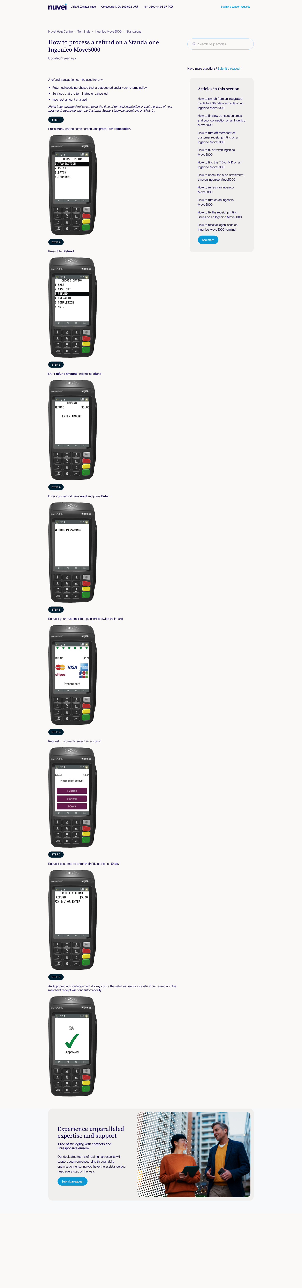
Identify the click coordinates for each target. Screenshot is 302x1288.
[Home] (59, 6)
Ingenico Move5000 (108, 31)
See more (208, 240)
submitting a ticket (137, 110)
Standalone (133, 31)
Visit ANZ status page (83, 6)
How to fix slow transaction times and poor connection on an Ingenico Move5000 (221, 120)
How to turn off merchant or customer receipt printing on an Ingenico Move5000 (218, 137)
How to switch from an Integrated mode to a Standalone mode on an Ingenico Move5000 (220, 103)
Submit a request (229, 68)
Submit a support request (235, 6)
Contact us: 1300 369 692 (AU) (119, 6)
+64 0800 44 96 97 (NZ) (158, 6)
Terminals (83, 31)
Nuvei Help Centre (60, 31)
